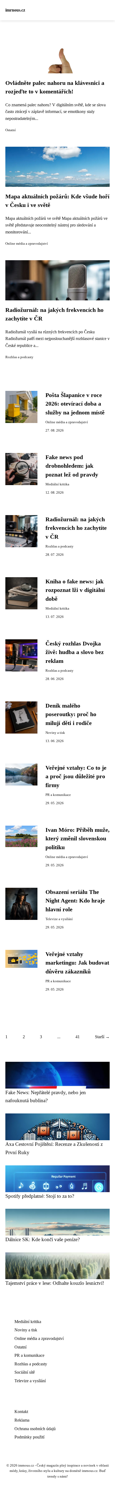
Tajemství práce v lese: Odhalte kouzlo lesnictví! (54, 1283)
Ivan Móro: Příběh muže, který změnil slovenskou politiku (77, 839)
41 (77, 1036)
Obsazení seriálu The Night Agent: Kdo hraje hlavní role (75, 901)
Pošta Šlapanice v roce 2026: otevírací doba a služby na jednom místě (75, 404)
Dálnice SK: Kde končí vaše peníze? (42, 1239)
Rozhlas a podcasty (19, 357)
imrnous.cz (15, 10)
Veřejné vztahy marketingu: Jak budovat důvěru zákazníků (77, 963)
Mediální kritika (57, 484)
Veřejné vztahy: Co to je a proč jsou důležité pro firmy (75, 776)
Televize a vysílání (59, 919)
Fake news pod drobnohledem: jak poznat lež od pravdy (71, 466)
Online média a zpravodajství (26, 243)
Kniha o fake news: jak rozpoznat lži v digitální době (75, 590)
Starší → (102, 1036)
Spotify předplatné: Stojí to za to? (39, 1196)
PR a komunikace (58, 795)
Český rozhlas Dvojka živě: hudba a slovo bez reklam (74, 652)
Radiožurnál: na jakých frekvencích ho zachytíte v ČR (76, 528)
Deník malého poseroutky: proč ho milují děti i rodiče (70, 714)
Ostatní (10, 130)
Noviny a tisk (55, 733)
